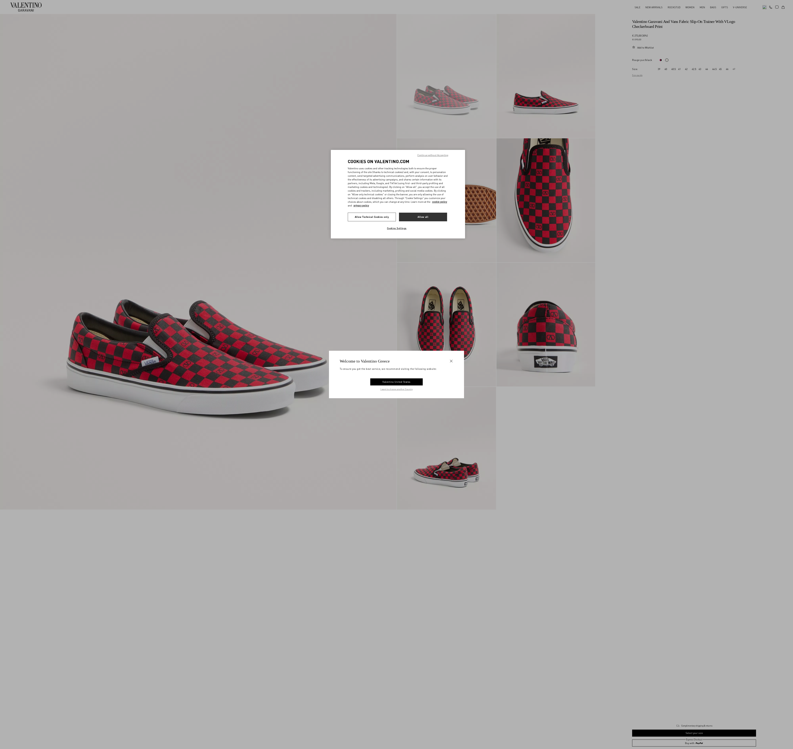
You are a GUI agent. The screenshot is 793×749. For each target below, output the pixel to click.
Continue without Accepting (432, 155)
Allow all (423, 216)
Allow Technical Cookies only (372, 216)
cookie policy (439, 201)
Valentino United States (396, 381)
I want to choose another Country (396, 389)
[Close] (451, 361)
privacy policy (361, 205)
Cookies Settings (397, 228)
